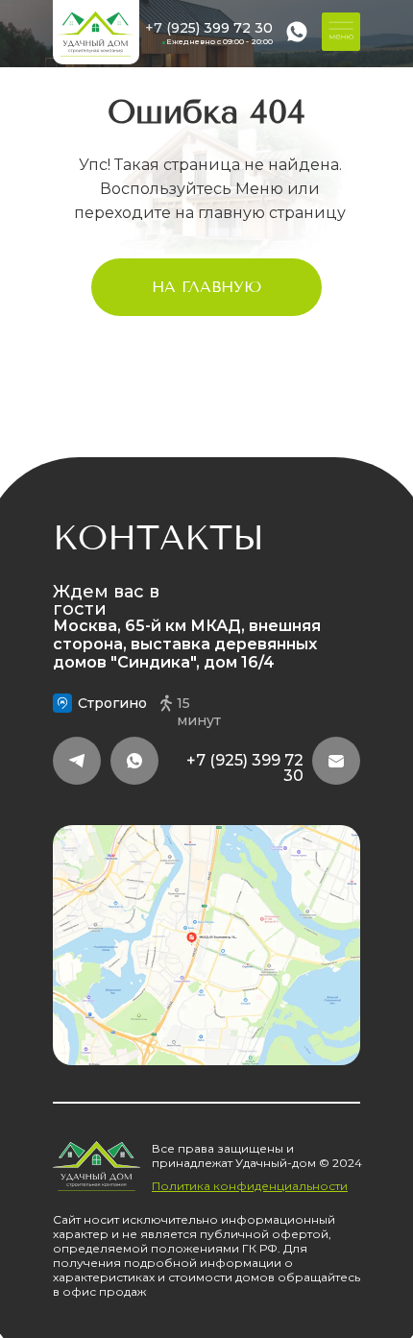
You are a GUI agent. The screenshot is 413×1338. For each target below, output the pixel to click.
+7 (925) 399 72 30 (209, 27)
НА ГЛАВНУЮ (206, 287)
